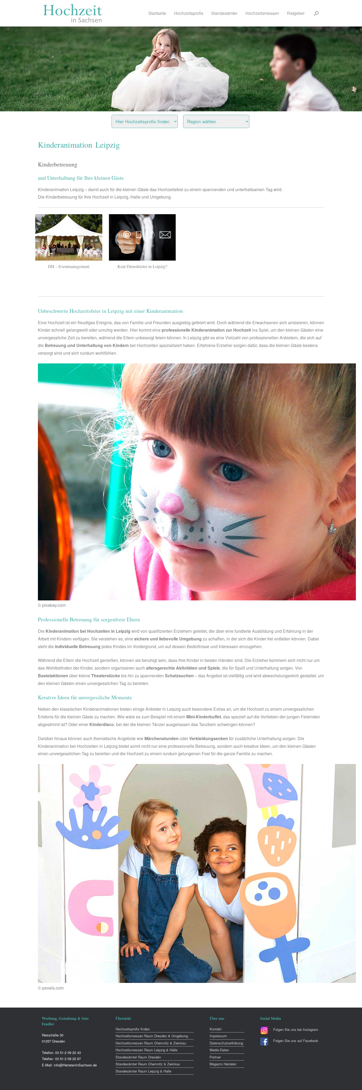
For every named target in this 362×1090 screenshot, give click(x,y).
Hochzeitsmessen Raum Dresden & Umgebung (152, 1035)
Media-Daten (219, 1049)
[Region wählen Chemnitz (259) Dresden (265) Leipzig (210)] (223, 120)
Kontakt (216, 1028)
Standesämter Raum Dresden (138, 1057)
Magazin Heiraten (223, 1063)
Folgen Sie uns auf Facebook (295, 1040)
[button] (316, 13)
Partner (215, 1057)
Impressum (218, 1035)
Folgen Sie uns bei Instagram (295, 1029)
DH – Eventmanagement (68, 266)
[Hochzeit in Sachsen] (73, 13)
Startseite (157, 13)
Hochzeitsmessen (262, 13)
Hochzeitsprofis (188, 13)
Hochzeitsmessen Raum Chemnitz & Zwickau (151, 1042)
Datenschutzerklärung (226, 1042)
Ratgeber (295, 13)
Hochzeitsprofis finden (133, 1028)
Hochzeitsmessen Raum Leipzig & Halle (146, 1049)
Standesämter (224, 13)
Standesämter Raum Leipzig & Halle (143, 1071)
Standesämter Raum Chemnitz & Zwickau (148, 1063)
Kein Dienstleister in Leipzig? (142, 266)
